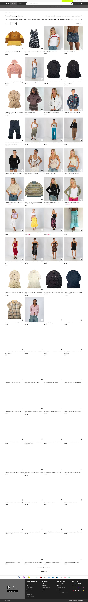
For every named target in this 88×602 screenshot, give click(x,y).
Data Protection (29, 594)
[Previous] (45, 16)
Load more (44, 571)
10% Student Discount (30, 590)
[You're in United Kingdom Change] (81, 1)
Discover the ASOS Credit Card (62, 592)
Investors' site (44, 589)
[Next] (82, 16)
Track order (28, 585)
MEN (20, 3)
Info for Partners (59, 590)
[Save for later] (22, 48)
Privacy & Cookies (72, 600)
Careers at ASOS (44, 585)
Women (10, 12)
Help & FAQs (76, 0)
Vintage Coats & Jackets (60, 16)
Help (27, 583)
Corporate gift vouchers (61, 587)
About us (43, 583)
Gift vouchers (59, 585)
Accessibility (81, 600)
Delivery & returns (30, 587)
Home (6, 12)
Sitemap (28, 592)
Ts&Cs (77, 600)
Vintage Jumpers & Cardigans (73, 16)
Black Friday (59, 589)
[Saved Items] (78, 3)
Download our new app (67, 0)
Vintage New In (50, 16)
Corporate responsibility (46, 587)
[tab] (7, 6)
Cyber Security (44, 590)
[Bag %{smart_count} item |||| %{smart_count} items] (81, 3)
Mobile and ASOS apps (61, 583)
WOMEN (14, 3)
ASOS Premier (29, 589)
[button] (73, 587)
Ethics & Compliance (30, 596)
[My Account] (75, 3)
